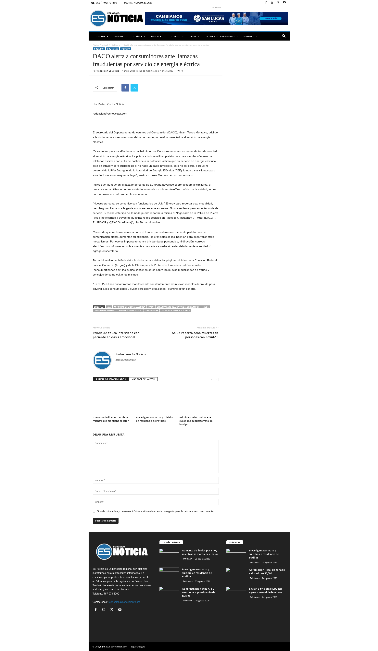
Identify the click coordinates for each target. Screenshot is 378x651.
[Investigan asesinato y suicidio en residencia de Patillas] (155, 400)
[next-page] (217, 379)
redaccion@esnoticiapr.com (124, 601)
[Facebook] (266, 2)
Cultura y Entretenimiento (219, 36)
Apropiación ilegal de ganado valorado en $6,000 (267, 571)
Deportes (249, 36)
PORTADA (100, 36)
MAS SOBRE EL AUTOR (143, 379)
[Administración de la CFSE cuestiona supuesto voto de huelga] (199, 400)
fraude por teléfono (105, 310)
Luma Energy (151, 310)
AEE (109, 307)
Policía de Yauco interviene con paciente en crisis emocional (116, 335)
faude (205, 307)
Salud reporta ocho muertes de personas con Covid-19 (195, 335)
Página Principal (100, 44)
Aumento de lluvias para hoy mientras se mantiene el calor (111, 419)
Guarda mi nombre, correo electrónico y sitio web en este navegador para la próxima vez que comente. (155, 511)
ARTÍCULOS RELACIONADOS (111, 379)
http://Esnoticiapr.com (126, 360)
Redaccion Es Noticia (108, 70)
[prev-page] (212, 379)
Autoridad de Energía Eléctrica (129, 307)
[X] (278, 2)
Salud (192, 36)
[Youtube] (284, 2)
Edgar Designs (138, 646)
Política (137, 36)
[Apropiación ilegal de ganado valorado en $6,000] (236, 575)
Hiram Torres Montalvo (130, 310)
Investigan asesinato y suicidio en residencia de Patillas (154, 419)
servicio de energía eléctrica (175, 310)
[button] (283, 36)
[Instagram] (272, 2)
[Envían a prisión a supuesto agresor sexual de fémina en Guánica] (236, 594)
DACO (151, 307)
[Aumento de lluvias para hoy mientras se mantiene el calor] (112, 400)
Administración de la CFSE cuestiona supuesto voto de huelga (195, 421)
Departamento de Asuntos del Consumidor (178, 307)
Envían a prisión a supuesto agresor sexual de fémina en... (267, 590)
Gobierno (119, 36)
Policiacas (156, 36)
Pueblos (175, 36)
